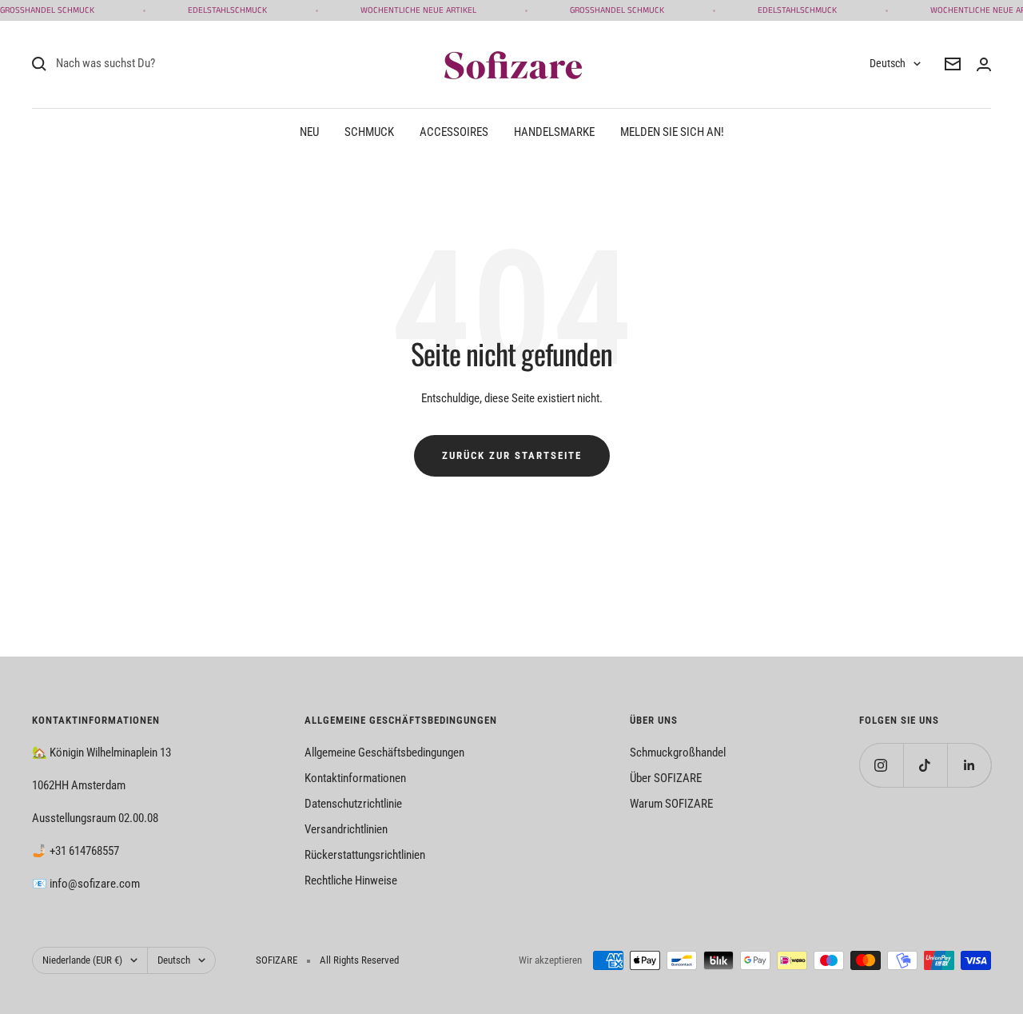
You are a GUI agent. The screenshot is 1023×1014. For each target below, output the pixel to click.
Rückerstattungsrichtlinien (365, 855)
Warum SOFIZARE (671, 803)
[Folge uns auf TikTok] (925, 765)
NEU (309, 132)
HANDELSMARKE (554, 132)
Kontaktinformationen (355, 778)
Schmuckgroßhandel (678, 752)
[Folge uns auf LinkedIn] (969, 765)
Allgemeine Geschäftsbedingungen (384, 752)
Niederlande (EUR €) (82, 960)
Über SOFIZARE (666, 778)
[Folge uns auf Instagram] (881, 765)
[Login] (984, 64)
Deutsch (888, 63)
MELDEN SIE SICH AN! (672, 132)
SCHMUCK (369, 132)
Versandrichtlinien (346, 829)
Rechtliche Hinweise (351, 880)
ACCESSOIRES (454, 132)
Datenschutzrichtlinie (353, 803)
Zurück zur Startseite (512, 455)
